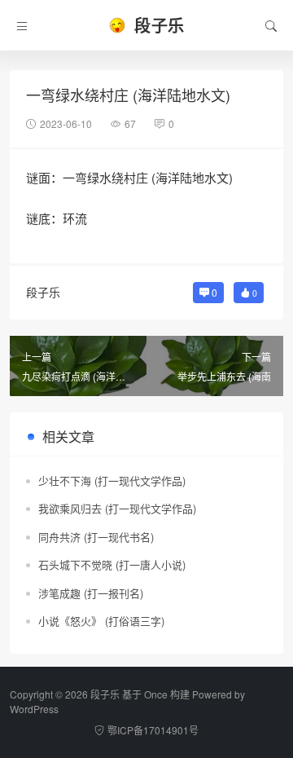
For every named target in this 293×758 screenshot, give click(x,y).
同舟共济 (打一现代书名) (96, 536)
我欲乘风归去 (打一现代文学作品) (117, 508)
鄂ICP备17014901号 (153, 730)
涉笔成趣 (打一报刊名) (90, 593)
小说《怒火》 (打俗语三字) (101, 620)
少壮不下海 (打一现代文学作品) (112, 480)
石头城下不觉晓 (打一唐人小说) (112, 564)
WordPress (34, 709)
